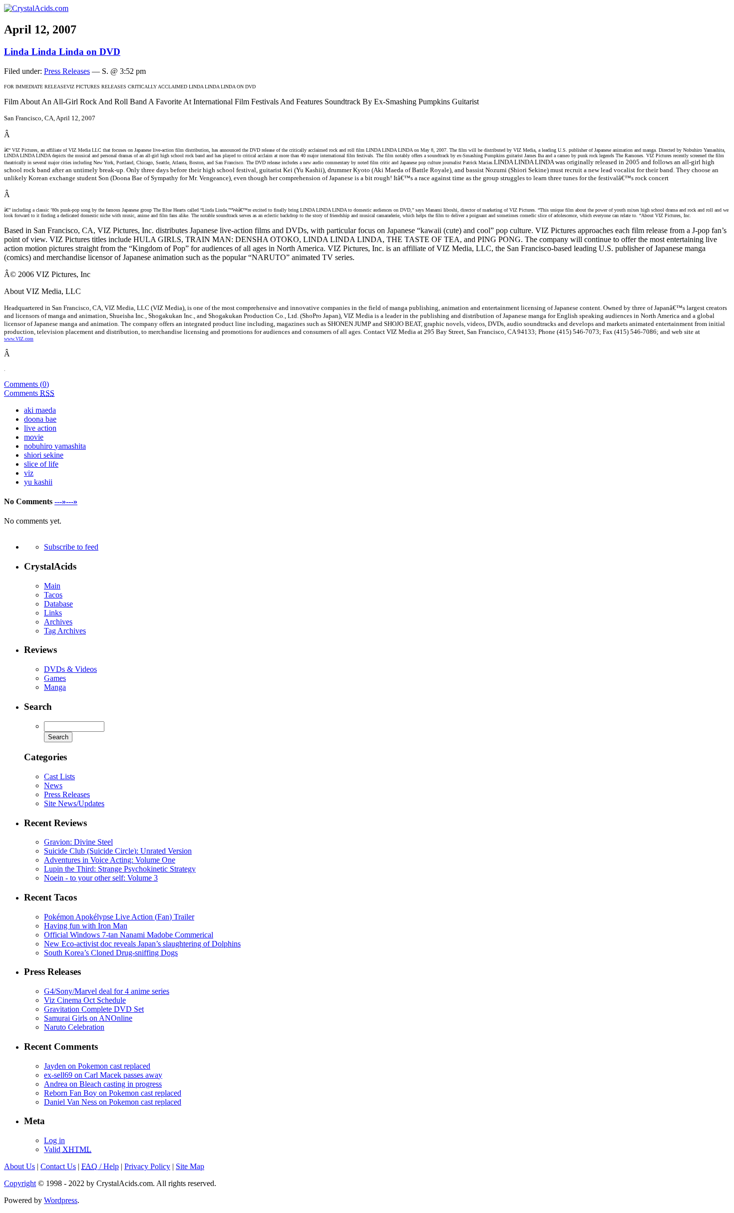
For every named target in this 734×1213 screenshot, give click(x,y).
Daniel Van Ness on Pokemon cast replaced (112, 1102)
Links (53, 612)
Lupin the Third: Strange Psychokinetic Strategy (120, 869)
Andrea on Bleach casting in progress (103, 1084)
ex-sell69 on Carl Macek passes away (103, 1075)
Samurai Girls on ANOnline (88, 1018)
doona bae (40, 419)
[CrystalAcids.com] (36, 8)
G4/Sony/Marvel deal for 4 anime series (106, 991)
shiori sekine (43, 455)
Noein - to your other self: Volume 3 (101, 878)
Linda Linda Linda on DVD (62, 51)
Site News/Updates (74, 803)
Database (58, 604)
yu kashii (38, 482)
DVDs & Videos (70, 669)
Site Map (190, 1166)
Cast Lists (59, 776)
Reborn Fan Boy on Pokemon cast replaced (112, 1093)
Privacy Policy (147, 1166)
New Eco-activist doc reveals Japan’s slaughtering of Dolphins (142, 943)
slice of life (41, 464)
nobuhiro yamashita (55, 446)
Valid (67, 1149)
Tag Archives (65, 630)
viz (28, 473)
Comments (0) (26, 384)
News (53, 785)
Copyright (20, 1183)
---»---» (65, 501)
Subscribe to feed (71, 547)
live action (40, 428)
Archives (58, 621)
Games (55, 678)
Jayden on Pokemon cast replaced (97, 1066)
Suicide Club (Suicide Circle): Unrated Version (118, 851)
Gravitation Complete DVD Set (94, 1009)
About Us (19, 1166)
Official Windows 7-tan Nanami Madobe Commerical (128, 934)
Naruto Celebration (74, 1027)
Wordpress (60, 1200)
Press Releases (67, 71)
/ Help (100, 1166)
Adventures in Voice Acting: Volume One (109, 860)
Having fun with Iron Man (85, 925)
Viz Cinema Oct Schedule (85, 1000)
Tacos (53, 595)
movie (33, 437)
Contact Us (58, 1166)
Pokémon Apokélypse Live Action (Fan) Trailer (119, 916)
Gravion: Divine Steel (78, 842)
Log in (54, 1140)
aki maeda (40, 410)
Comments (29, 393)
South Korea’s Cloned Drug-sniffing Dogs (111, 952)
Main (52, 586)
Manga (55, 687)
